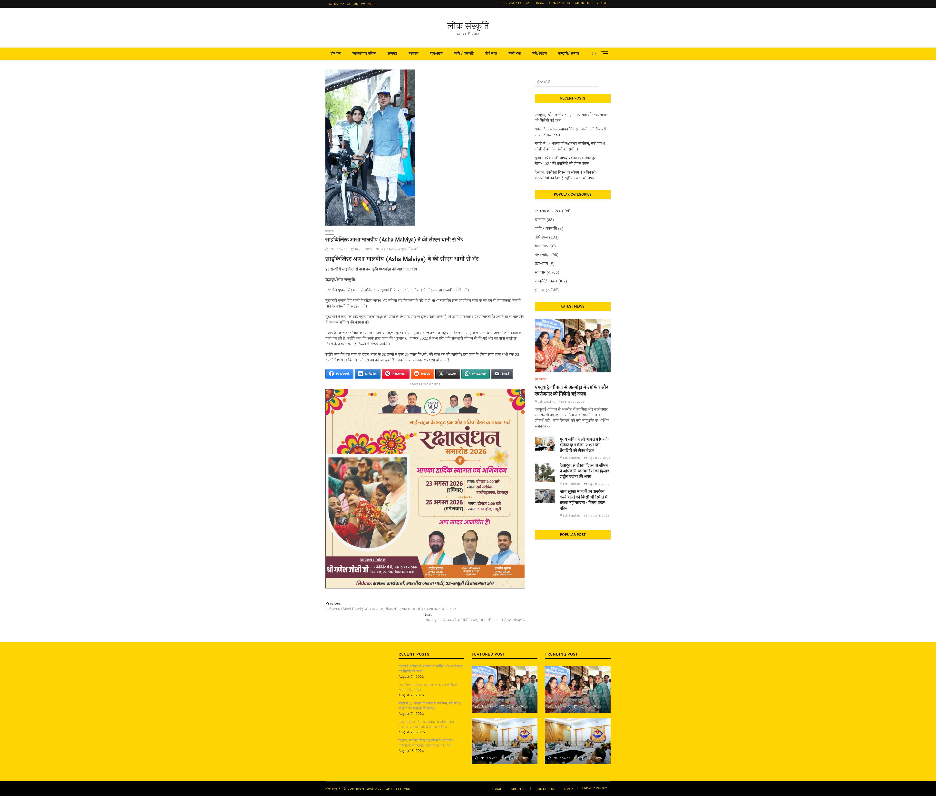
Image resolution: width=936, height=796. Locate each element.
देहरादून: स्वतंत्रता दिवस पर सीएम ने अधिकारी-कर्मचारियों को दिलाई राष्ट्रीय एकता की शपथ (566, 175)
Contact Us (559, 3)
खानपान (413, 53)
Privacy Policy (517, 3)
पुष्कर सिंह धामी (410, 249)
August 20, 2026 (598, 458)
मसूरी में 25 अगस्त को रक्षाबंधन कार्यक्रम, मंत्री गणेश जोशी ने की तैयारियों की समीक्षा (570, 146)
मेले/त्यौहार (539, 53)
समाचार (392, 53)
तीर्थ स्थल (491, 53)
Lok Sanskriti (338, 249)
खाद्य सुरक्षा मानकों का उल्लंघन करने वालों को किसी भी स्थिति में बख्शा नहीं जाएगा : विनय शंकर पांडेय (583, 499)
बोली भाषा (515, 53)
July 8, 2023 (363, 249)
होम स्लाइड (542, 290)
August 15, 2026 (598, 484)
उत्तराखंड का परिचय (364, 53)
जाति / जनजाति (464, 53)
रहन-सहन (436, 53)
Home (497, 789)
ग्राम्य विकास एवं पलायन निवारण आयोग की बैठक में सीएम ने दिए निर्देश (570, 132)
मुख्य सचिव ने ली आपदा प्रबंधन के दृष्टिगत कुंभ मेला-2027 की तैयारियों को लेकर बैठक (566, 161)
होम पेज (336, 53)
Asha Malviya (390, 249)
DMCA (539, 3)
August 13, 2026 (598, 516)
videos (602, 3)
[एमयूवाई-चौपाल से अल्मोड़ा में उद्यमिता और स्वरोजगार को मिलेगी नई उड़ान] (573, 345)
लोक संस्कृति (468, 26)
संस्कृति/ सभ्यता (568, 53)
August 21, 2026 (573, 402)
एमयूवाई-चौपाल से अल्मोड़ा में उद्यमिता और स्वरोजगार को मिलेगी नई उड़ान (571, 117)
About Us (583, 3)
